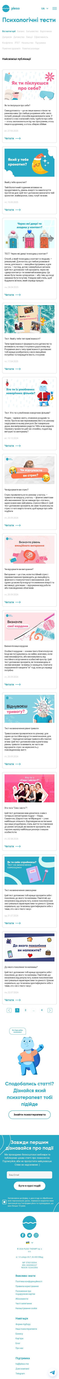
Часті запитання (24, 1303)
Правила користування (27, 1286)
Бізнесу (19, 1334)
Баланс (21, 31)
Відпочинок (46, 31)
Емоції (29, 37)
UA (43, 8)
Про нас (19, 1348)
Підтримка (40, 43)
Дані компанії (22, 1369)
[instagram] (36, 1235)
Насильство (27, 43)
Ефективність (41, 37)
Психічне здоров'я (11, 48)
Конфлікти (7, 43)
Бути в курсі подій (30, 1185)
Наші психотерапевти (26, 1329)
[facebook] (22, 1235)
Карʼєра (19, 1338)
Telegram (20, 1373)
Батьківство (32, 31)
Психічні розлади (30, 48)
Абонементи (22, 1299)
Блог (18, 1343)
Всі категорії (8, 31)
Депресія (7, 37)
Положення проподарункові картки (25, 1292)
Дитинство (19, 37)
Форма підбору (23, 1324)
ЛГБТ (17, 43)
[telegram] (29, 1235)
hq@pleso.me (22, 1364)
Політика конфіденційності (29, 1281)
